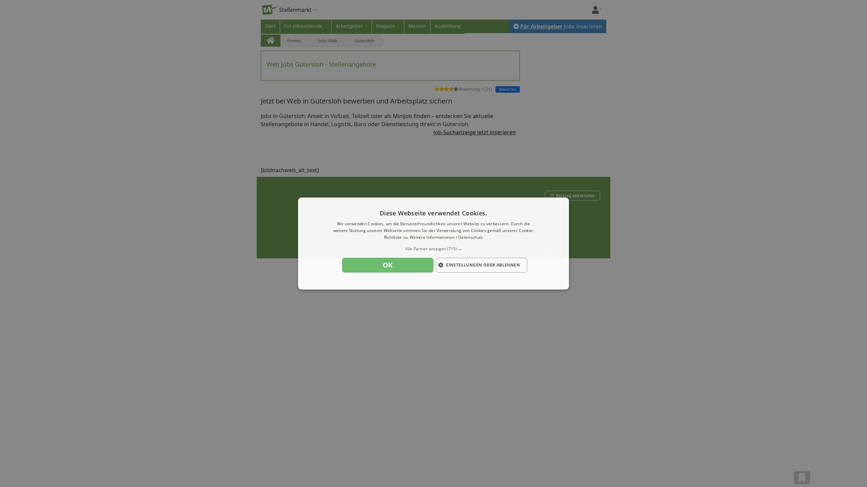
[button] (433, 249)
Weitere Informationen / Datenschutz (446, 237)
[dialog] (433, 243)
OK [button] (388, 265)
